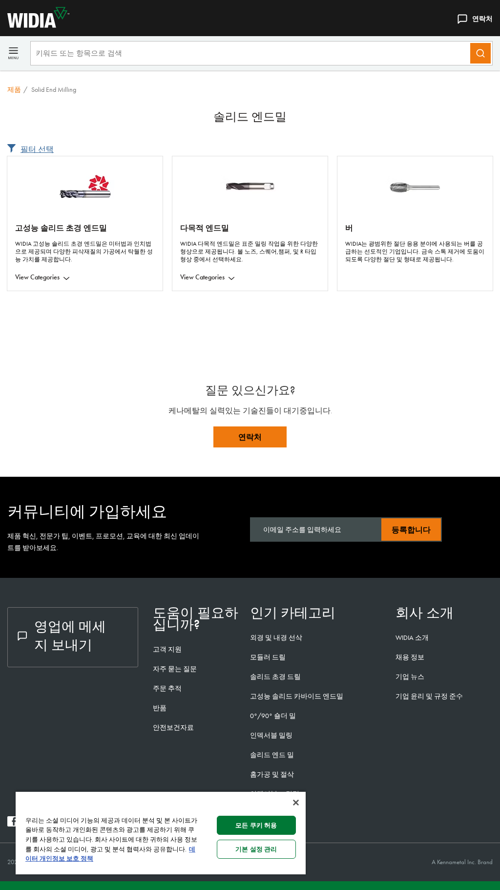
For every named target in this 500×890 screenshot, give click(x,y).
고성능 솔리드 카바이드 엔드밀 (296, 696)
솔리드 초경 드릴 (275, 676)
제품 (14, 89)
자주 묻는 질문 (175, 668)
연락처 (482, 18)
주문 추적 (167, 688)
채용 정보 (410, 657)
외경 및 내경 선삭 (276, 637)
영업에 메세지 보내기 (70, 636)
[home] (34, 25)
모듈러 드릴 (268, 657)
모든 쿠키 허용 (256, 825)
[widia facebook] (12, 824)
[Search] (480, 53)
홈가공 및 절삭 (272, 774)
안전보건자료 (173, 727)
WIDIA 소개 (412, 637)
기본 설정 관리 (256, 849)
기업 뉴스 (410, 676)
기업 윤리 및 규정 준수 (429, 696)
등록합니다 (411, 530)
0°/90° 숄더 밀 (273, 715)
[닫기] (296, 802)
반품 (160, 707)
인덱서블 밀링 (271, 735)
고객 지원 (167, 649)
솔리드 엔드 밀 (272, 754)
